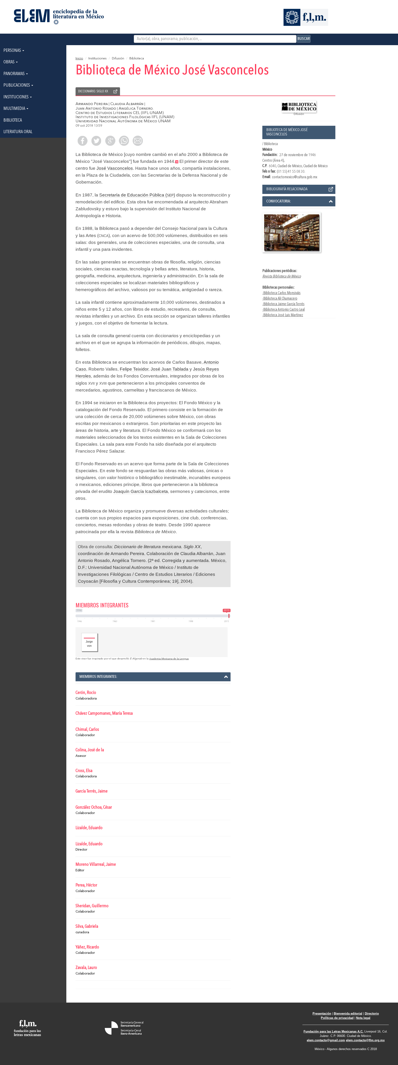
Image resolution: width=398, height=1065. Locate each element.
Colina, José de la (90, 750)
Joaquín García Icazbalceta (140, 491)
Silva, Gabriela (87, 926)
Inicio (79, 58)
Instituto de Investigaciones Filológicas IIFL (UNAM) (125, 117)
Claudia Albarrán (126, 104)
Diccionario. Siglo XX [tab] (93, 91)
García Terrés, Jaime (92, 791)
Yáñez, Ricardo (87, 947)
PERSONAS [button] (12, 50)
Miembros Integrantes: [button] (98, 677)
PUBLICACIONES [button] (17, 85)
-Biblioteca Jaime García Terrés (283, 304)
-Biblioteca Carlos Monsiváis (281, 293)
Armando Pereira (92, 104)
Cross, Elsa (84, 771)
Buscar (304, 39)
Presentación (322, 1013)
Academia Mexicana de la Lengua (169, 659)
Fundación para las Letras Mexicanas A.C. (333, 1031)
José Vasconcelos (115, 168)
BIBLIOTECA (12, 120)
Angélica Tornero (136, 109)
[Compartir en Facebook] (82, 141)
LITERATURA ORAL (17, 132)
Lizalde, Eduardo (89, 828)
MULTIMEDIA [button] (14, 108)
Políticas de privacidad (337, 1018)
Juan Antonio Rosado (96, 109)
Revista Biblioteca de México (281, 276)
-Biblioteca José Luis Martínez (282, 315)
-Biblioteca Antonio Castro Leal (283, 310)
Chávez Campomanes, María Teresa (104, 713)
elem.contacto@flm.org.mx (365, 1040)
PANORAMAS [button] (14, 74)
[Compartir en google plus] (110, 141)
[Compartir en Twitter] (96, 141)
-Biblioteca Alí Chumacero (279, 299)
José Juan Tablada (169, 369)
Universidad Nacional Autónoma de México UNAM (123, 121)
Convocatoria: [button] (278, 201)
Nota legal (363, 1018)
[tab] (299, 201)
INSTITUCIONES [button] (16, 97)
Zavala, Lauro (86, 968)
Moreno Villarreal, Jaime (96, 864)
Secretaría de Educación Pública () (137, 195)
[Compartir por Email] (138, 141)
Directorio (372, 1013)
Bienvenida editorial (348, 1013)
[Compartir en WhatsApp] (124, 141)
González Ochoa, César (94, 807)
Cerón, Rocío (86, 692)
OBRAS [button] (9, 62)
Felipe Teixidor (134, 369)
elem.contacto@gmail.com (326, 1040)
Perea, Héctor (86, 885)
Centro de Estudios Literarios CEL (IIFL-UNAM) (120, 113)
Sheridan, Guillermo (92, 906)
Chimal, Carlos (87, 729)
